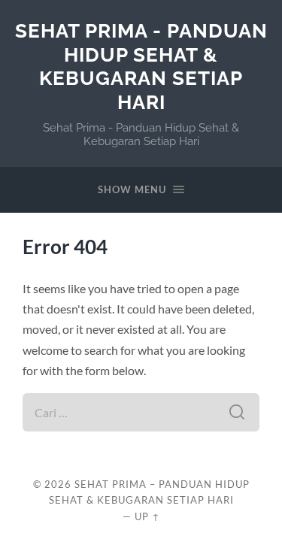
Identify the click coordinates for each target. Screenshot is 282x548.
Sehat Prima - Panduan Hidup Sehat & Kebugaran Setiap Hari (141, 66)
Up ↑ (147, 516)
